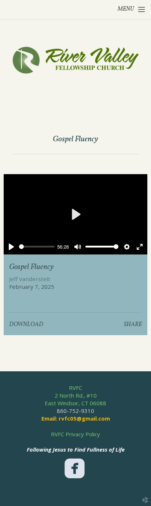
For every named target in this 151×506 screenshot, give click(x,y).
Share (133, 325)
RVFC (75, 387)
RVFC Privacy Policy (75, 434)
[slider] (36, 246)
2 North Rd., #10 (76, 395)
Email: (50, 418)
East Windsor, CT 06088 (75, 403)
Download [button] (26, 325)
